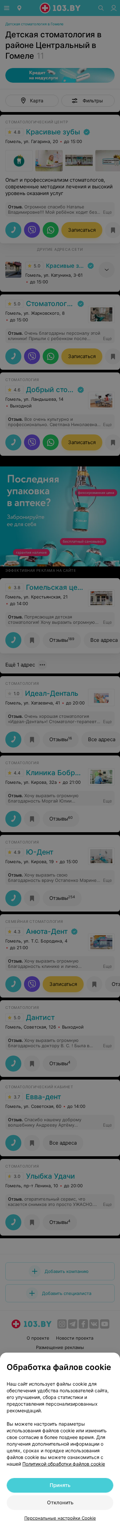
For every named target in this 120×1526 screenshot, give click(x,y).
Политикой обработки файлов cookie (63, 1464)
